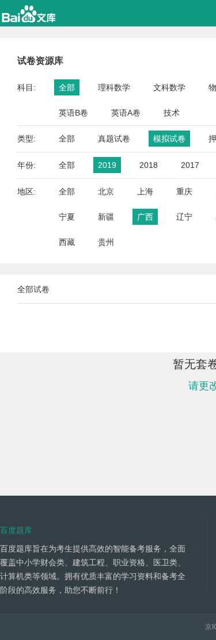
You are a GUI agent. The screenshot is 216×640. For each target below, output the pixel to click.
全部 (67, 87)
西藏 (67, 242)
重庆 (184, 191)
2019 (107, 165)
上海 (145, 191)
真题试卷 (114, 138)
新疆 (106, 216)
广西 (145, 216)
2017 (190, 165)
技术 (172, 112)
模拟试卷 (169, 138)
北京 (106, 191)
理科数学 (114, 87)
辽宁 (184, 216)
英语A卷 (126, 112)
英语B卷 (73, 112)
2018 (148, 165)
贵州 (106, 242)
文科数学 (169, 87)
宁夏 (67, 216)
